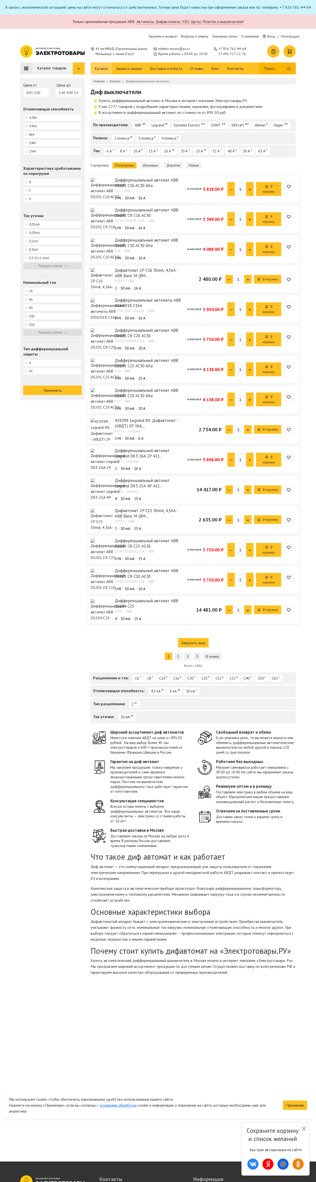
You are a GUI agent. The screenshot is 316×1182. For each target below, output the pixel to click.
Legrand (158, 125)
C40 (247, 678)
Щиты (196, 21)
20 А (184, 151)
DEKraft (238, 125)
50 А (246, 151)
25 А (199, 151)
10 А (136, 151)
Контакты (235, 68)
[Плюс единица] (250, 189)
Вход (271, 36)
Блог (215, 68)
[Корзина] (289, 51)
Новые (194, 165)
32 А (215, 151)
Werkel (260, 125)
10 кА (190, 691)
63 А (261, 151)
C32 (218, 678)
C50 (261, 678)
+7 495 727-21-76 (232, 54)
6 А (109, 151)
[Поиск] (289, 68)
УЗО (185, 21)
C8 (149, 678)
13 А (152, 151)
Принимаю (295, 1105)
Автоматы (145, 21)
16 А (167, 151)
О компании (250, 36)
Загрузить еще (193, 642)
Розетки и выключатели (222, 21)
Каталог (101, 68)
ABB (138, 125)
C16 (176, 678)
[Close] (304, 1129)
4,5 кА (155, 691)
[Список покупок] (273, 51)
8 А (122, 151)
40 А (231, 151)
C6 (137, 678)
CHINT (216, 125)
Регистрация (290, 36)
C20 (190, 678)
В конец (212, 656)
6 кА (173, 691)
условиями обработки (118, 1105)
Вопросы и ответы (194, 36)
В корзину (269, 189)
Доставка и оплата (166, 68)
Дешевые (150, 165)
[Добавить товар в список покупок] (289, 186)
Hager (278, 125)
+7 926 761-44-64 (232, 48)
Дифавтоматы (168, 21)
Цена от (30, 85)
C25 (204, 678)
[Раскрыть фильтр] (52, 266)
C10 (162, 678)
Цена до (64, 85)
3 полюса (145, 138)
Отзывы (196, 68)
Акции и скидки (129, 68)
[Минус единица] (231, 189)
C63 (275, 678)
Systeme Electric (187, 125)
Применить (52, 390)
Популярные (124, 165)
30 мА (125, 717)
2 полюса (121, 138)
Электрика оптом (224, 36)
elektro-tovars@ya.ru (174, 48)
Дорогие (173, 165)
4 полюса (168, 138)
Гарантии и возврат (163, 36)
